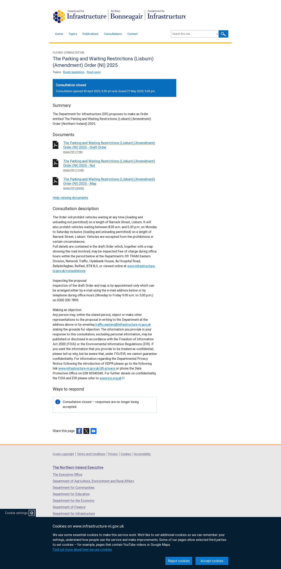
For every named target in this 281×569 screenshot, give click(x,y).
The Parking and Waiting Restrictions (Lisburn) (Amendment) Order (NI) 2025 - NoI (109, 165)
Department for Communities (73, 488)
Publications (91, 34)
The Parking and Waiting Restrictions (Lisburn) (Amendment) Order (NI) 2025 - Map (109, 183)
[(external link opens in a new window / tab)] (79, 431)
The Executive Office (67, 474)
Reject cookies (179, 561)
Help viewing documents (70, 198)
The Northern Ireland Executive (78, 467)
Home (59, 34)
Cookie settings (16, 513)
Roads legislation (73, 72)
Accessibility (142, 454)
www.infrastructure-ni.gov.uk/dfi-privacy (87, 368)
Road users (94, 72)
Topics (72, 34)
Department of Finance (69, 507)
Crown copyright (63, 454)
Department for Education (71, 494)
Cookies (126, 454)
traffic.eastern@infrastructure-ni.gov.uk (123, 324)
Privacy (113, 454)
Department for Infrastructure (74, 514)
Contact (132, 34)
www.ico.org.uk (112, 378)
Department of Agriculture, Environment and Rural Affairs (93, 481)
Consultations (113, 34)
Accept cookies (212, 561)
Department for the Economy (73, 501)
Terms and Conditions (91, 454)
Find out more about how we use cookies (82, 549)
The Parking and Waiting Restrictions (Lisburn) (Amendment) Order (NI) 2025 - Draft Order (109, 147)
